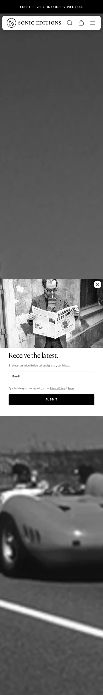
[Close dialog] (97, 284)
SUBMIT (52, 399)
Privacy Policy (57, 388)
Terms (71, 388)
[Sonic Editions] (34, 22)
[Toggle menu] (92, 23)
